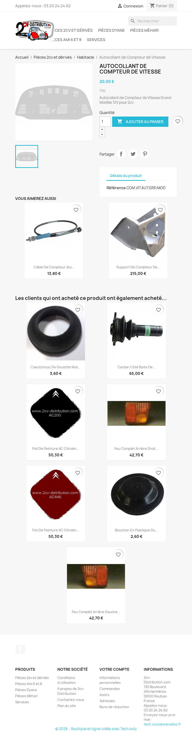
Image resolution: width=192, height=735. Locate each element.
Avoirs (104, 694)
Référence (116, 187)
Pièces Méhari (144, 30)
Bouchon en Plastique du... (136, 530)
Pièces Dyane (111, 30)
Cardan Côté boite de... (136, 367)
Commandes (110, 688)
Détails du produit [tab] (126, 175)
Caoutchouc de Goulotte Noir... (56, 367)
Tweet (133, 154)
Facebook (20, 649)
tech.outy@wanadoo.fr (162, 724)
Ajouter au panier (140, 121)
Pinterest (145, 154)
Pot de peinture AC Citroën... (55, 448)
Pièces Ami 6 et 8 (65, 39)
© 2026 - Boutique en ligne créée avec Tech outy (96, 728)
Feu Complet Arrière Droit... (136, 448)
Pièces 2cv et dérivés (71, 30)
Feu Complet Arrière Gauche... (96, 612)
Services (96, 39)
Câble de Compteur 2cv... (54, 267)
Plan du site (66, 705)
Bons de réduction (114, 707)
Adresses (107, 701)
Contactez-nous (70, 699)
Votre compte (114, 669)
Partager (121, 154)
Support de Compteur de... (138, 267)
